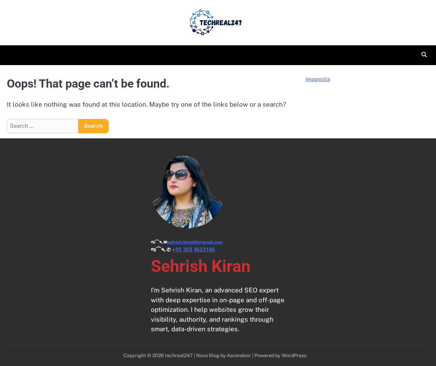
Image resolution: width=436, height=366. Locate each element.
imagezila (318, 79)
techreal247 (179, 355)
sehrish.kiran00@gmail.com (194, 242)
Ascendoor (239, 355)
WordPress (294, 355)
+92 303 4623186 (193, 249)
